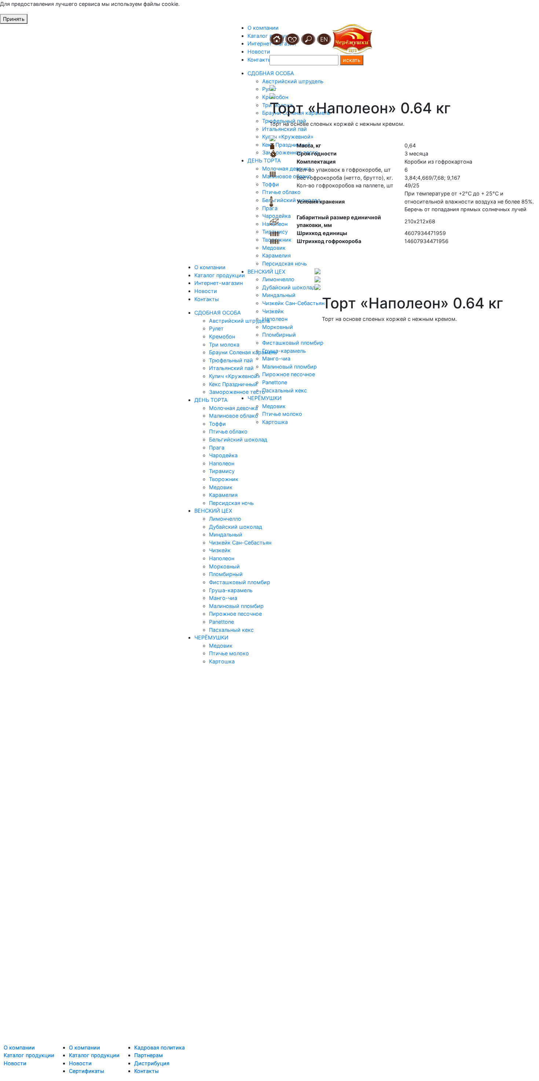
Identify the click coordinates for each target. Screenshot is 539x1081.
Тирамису (222, 471)
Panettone (221, 622)
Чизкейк (220, 550)
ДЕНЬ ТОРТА (264, 160)
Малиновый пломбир (236, 606)
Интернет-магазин (218, 283)
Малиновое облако (233, 416)
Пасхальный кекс (231, 630)
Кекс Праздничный (233, 384)
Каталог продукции (219, 275)
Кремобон (222, 336)
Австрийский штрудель (239, 321)
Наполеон (221, 463)
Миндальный (225, 534)
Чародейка (223, 455)
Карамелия (223, 495)
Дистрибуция (151, 1063)
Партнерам (148, 1055)
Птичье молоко (229, 653)
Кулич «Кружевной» (234, 376)
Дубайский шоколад (235, 527)
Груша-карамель (231, 590)
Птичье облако (228, 431)
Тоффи (217, 424)
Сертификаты (86, 1071)
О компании (263, 28)
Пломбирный (226, 574)
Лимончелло (225, 519)
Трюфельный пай (231, 360)
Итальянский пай (231, 368)
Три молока (224, 344)
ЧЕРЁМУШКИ (211, 637)
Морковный (224, 566)
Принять (14, 19)
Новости (258, 51)
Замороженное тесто (237, 392)
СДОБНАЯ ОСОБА (217, 312)
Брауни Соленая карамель (243, 352)
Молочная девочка (233, 408)
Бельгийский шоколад (238, 439)
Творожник (223, 479)
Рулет (216, 328)
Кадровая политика (159, 1047)
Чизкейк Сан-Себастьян (240, 542)
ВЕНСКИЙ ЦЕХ (213, 510)
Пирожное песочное (235, 614)
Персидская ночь (231, 503)
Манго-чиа (223, 598)
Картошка (222, 661)
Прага (216, 447)
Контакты (259, 59)
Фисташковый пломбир (239, 582)
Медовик (220, 487)
